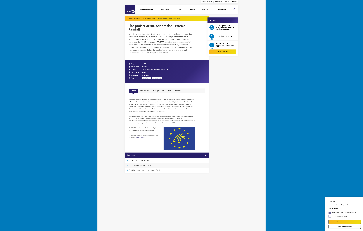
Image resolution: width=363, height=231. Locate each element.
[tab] (167, 155)
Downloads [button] (131, 155)
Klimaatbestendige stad (149, 18)
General (133, 91)
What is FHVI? (144, 91)
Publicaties (165, 9)
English (234, 1)
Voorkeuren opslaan (344, 227)
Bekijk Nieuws (223, 52)
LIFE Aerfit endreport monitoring (140, 160)
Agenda (179, 9)
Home (130, 18)
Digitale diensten (207, 1)
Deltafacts (206, 9)
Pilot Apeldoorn (158, 91)
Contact (227, 1)
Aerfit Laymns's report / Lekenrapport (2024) (144, 170)
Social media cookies (339, 216)
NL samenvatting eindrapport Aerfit (141, 165)
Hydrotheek (222, 9)
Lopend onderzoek (146, 9)
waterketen (146, 78)
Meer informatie (333, 208)
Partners (178, 91)
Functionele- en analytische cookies (344, 213)
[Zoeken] (234, 9)
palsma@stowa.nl (140, 137)
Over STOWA (218, 1)
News (169, 91)
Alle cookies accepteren (344, 222)
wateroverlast (157, 78)
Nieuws (192, 9)
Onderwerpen (137, 18)
